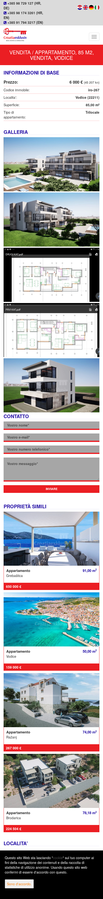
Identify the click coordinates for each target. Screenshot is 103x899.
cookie (58, 857)
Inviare (51, 489)
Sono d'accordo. (19, 883)
